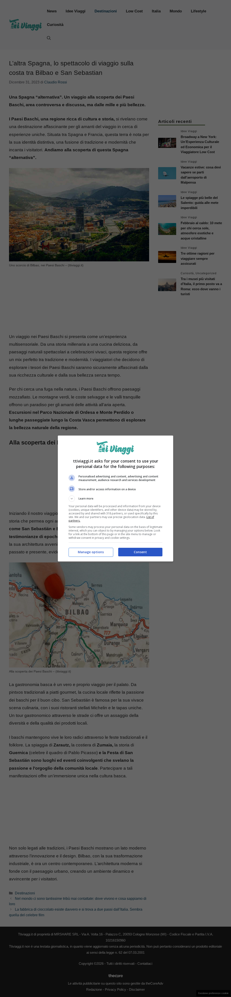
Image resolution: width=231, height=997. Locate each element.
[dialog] (115, 498)
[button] (115, 498)
